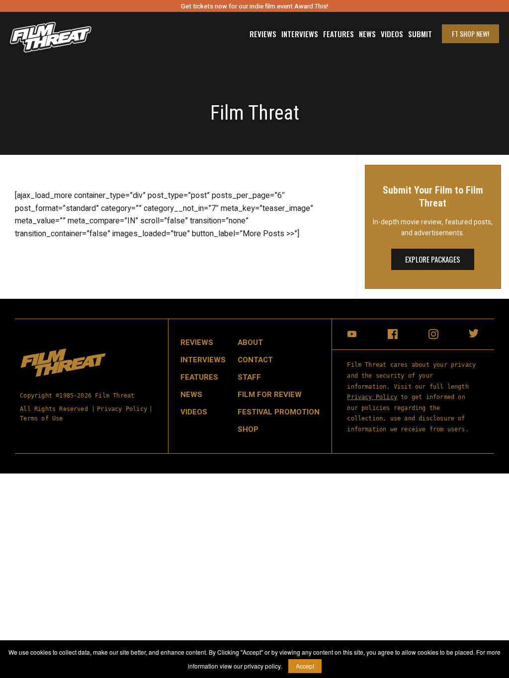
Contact (255, 359)
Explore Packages (432, 259)
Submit (420, 34)
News (367, 34)
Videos (392, 34)
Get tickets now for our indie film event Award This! (254, 6)
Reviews (263, 34)
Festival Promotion (279, 412)
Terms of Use (41, 418)
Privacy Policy (122, 409)
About (250, 342)
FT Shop (470, 33)
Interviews (299, 34)
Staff (249, 377)
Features (338, 34)
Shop (248, 429)
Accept (305, 666)
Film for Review (270, 394)
